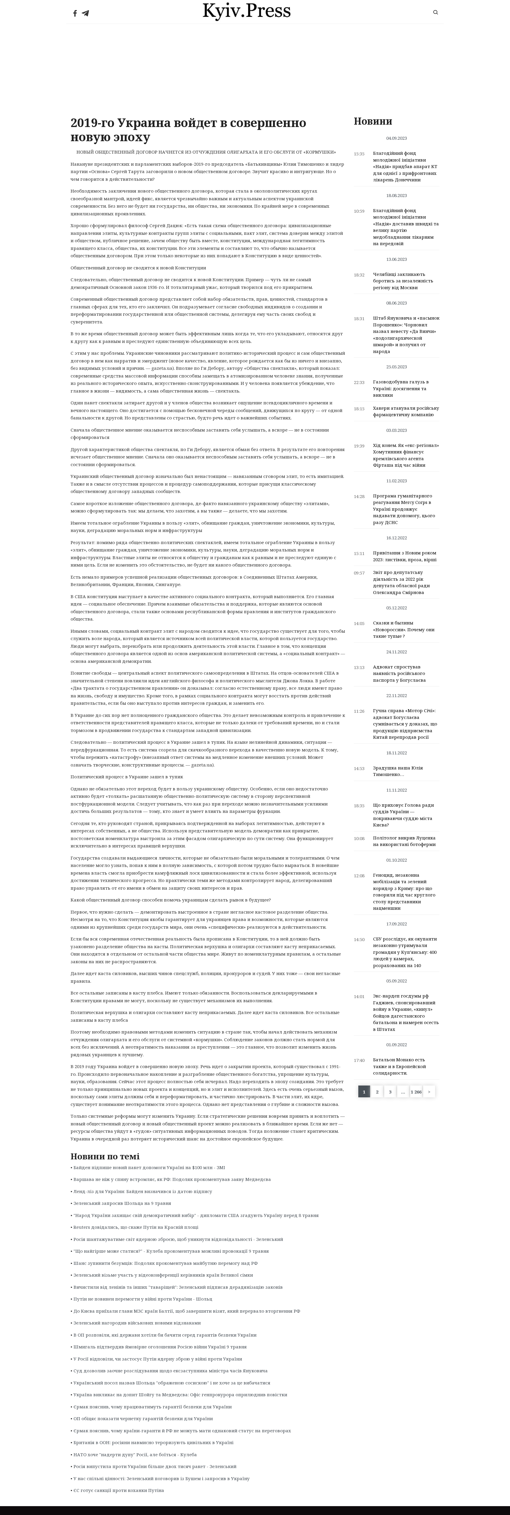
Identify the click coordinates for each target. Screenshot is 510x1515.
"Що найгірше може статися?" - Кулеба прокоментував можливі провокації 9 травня (171, 1251)
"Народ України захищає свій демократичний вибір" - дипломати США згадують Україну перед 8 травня (196, 1215)
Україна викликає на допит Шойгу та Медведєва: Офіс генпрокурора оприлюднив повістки (180, 1394)
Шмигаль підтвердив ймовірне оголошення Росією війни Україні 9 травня (160, 1347)
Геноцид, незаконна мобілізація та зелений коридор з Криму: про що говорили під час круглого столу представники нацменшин (404, 891)
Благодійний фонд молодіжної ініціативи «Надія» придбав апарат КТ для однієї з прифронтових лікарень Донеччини (405, 166)
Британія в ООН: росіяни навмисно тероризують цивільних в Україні (153, 1442)
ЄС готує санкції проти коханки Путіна (118, 1490)
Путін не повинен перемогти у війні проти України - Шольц (142, 1299)
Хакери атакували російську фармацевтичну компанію (406, 411)
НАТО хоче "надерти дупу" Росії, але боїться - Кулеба (135, 1454)
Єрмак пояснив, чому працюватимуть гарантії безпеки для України (152, 1407)
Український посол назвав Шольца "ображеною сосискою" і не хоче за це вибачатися (171, 1383)
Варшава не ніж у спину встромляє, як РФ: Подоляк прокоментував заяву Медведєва (172, 1179)
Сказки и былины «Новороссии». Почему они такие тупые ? (403, 629)
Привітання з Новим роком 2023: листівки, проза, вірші (405, 556)
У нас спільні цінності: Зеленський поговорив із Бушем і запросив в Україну (161, 1478)
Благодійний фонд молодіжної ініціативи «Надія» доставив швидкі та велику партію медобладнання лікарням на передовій (406, 227)
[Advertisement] (255, 68)
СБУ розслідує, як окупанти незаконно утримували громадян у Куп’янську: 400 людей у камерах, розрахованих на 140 (405, 952)
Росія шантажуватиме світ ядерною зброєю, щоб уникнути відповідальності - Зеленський (178, 1239)
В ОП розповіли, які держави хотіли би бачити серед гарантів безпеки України (164, 1335)
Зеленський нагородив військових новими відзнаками (137, 1323)
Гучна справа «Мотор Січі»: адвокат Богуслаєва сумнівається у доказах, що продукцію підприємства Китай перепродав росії (405, 723)
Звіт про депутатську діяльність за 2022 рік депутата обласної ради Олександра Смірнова (401, 582)
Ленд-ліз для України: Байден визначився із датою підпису (142, 1191)
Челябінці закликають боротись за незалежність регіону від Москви (403, 280)
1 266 (416, 1092)
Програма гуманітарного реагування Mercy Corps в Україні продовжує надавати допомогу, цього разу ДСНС (404, 509)
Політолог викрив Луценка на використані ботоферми (404, 841)
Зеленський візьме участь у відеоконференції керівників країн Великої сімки (163, 1275)
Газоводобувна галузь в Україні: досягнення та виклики (401, 388)
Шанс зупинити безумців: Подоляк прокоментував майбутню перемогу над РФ (165, 1263)
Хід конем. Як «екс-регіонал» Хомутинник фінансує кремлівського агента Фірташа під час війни (406, 455)
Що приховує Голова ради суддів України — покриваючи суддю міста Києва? (403, 815)
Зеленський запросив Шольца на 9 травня (122, 1203)
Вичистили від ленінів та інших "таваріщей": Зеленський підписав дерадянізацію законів (178, 1287)
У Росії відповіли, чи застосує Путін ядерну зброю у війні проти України (157, 1359)
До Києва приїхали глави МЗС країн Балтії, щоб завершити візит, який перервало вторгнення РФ (186, 1311)
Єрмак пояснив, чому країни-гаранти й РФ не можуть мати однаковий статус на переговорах (182, 1430)
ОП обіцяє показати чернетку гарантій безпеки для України (143, 1418)
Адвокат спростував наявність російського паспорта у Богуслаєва (399, 673)
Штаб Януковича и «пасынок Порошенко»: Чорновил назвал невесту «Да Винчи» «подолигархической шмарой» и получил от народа (406, 334)
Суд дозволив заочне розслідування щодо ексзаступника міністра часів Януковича (170, 1371)
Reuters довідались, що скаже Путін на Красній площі (135, 1227)
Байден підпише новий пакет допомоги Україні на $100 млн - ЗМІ (149, 1167)
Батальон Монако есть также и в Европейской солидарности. (399, 1066)
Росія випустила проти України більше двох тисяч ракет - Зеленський (154, 1466)
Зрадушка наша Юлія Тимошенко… (398, 771)
